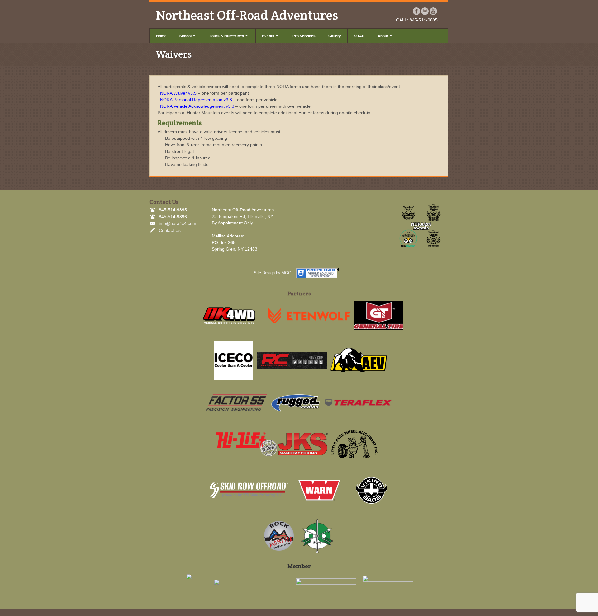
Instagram (425, 11)
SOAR (359, 36)
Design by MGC (276, 272)
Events (268, 36)
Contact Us (170, 230)
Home (161, 36)
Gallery (334, 36)
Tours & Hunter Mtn (227, 36)
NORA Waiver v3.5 (178, 93)
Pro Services (304, 36)
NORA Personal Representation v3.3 (196, 99)
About (382, 36)
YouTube (433, 11)
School (185, 36)
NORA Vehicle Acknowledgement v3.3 (197, 106)
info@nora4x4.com (177, 223)
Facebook (416, 11)
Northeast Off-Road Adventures (247, 15)
